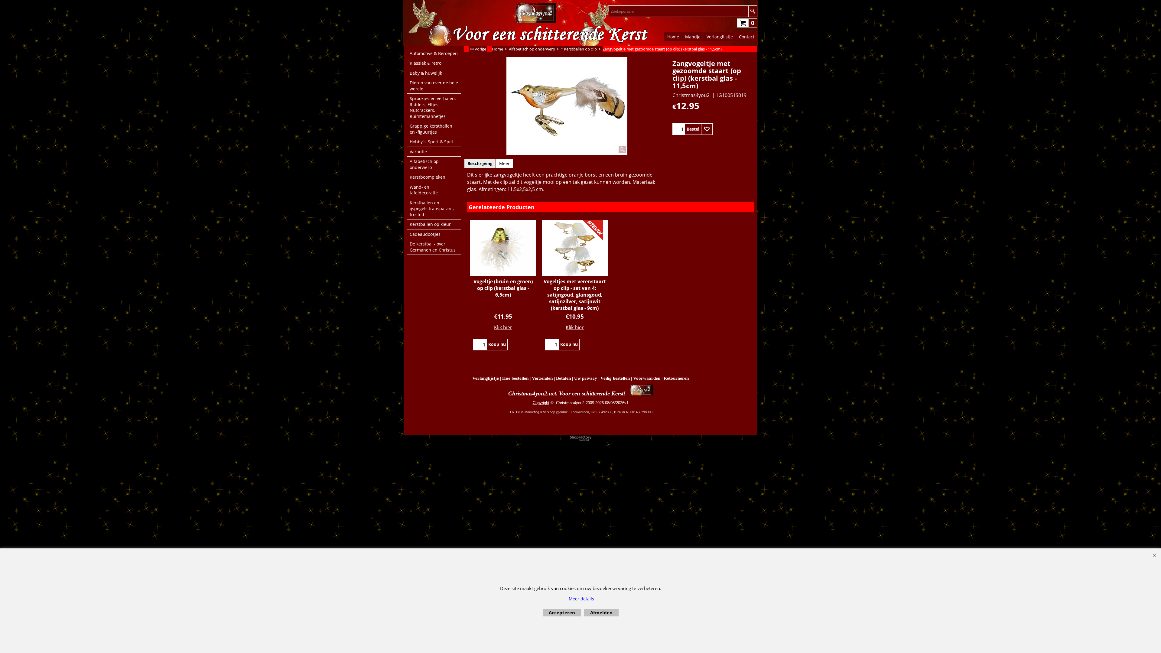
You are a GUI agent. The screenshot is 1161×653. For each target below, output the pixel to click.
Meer (504, 163)
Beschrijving (480, 163)
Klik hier (503, 327)
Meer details (581, 599)
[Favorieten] (706, 129)
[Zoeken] (752, 11)
